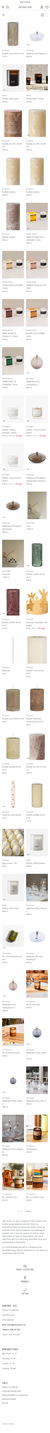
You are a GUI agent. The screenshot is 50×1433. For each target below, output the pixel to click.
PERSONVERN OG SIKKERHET (15, 1395)
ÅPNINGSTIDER (9, 1399)
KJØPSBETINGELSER (11, 1391)
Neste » (28, 1211)
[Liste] (46, 15)
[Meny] (3, 7)
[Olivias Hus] (25, 7)
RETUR (5, 1403)
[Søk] (9, 7)
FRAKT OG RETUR (10, 1387)
